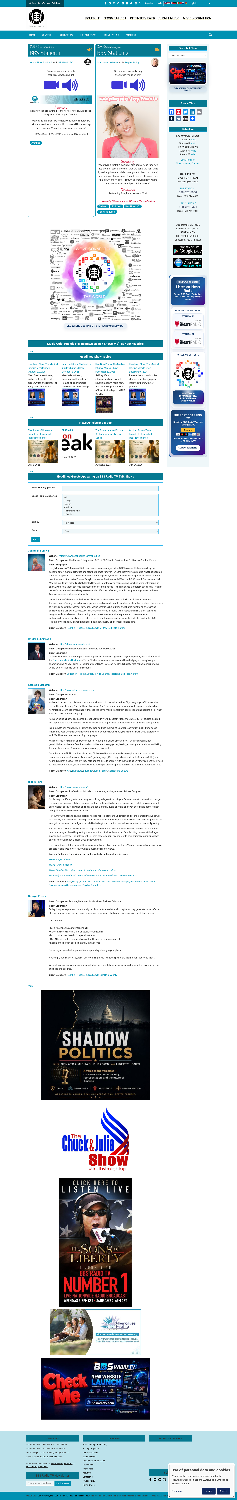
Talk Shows (46, 35)
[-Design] (110, 500)
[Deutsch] (174, 3)
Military (103, 628)
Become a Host (115, 18)
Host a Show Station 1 (41, 62)
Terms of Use (89, 1485)
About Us (87, 1473)
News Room (88, 1465)
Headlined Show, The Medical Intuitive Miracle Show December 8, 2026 (76, 368)
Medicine (115, 674)
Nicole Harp (35, 781)
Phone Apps (88, 1469)
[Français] (171, 3)
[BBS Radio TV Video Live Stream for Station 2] (119, 85)
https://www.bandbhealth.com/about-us (79, 556)
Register (149, 3)
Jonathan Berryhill (39, 550)
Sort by (35, 522)
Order (34, 530)
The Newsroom (66, 35)
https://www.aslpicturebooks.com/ (76, 690)
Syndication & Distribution (94, 1461)
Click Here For (188, 159)
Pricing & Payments (91, 1448)
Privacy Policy (89, 1481)
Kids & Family (92, 628)
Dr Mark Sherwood (39, 639)
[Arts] (110, 497)
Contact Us (88, 1477)
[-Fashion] (110, 507)
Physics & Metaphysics (122, 881)
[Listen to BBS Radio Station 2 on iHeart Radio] (188, 341)
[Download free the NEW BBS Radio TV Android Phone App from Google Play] (187, 249)
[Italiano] (177, 3)
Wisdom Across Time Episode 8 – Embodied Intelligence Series (73, 434)
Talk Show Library (90, 1453)
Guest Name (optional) (43, 487)
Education (72, 674)
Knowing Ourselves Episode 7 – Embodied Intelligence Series (110, 434)
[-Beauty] (110, 504)
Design (75, 881)
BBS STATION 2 (188, 203)
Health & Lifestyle (76, 628)
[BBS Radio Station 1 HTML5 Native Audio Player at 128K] (70, 85)
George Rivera (37, 896)
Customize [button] (177, 1491)
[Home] (36, 18)
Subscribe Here (188, 448)
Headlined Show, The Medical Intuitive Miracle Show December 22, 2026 (43, 368)
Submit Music (168, 18)
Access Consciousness (70, 885)
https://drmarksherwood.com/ (74, 644)
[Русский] (183, 3)
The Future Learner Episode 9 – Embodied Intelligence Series (42, 434)
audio (193, 139)
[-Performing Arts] (110, 510)
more (31, 351)
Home (32, 35)
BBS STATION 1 (188, 188)
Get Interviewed (142, 18)
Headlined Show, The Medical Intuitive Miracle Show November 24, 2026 (110, 368)
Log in (159, 3)
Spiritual (53, 885)
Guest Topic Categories (44, 496)
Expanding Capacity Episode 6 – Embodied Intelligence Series (143, 434)
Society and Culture (118, 770)
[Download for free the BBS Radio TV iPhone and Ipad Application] (187, 262)
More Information (197, 18)
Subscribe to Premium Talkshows (46, 3)
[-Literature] (110, 514)
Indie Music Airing (88, 35)
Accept (223, 1491)
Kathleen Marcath (39, 684)
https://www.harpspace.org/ (73, 787)
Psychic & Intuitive (92, 885)
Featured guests (107, 212)
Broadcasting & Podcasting (95, 1444)
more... (31, 417)
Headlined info (132, 206)
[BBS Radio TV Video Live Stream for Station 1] (52, 85)
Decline (208, 1491)
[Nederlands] (168, 3)
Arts (69, 770)
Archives (35, 143)
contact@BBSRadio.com (51, 1457)
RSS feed (116, 206)
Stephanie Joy (132, 62)
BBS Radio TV (66, 62)
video (193, 150)
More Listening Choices (188, 163)
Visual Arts (85, 881)
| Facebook (60, 864)
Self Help (112, 628)
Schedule (92, 18)
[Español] (186, 3)
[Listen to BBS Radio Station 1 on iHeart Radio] (188, 323)
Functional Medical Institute (67, 660)
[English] (165, 3)
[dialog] (201, 1481)
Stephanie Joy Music (107, 62)
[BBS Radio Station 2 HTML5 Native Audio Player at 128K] (137, 85)
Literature (77, 770)
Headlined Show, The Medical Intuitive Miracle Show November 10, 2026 (144, 368)
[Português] (180, 3)
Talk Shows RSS (111, 35)
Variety (121, 628)
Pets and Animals (101, 881)
